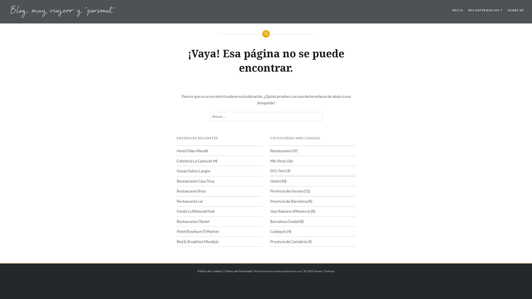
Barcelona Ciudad (284, 221)
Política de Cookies (209, 271)
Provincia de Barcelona (288, 201)
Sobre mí (516, 10)
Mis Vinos (278, 161)
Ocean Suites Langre (193, 171)
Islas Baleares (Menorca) (290, 211)
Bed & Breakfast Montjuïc (198, 241)
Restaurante (280, 150)
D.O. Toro (277, 170)
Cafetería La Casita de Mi (197, 161)
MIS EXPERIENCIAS (483, 10)
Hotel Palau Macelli (192, 150)
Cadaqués (278, 231)
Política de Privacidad (238, 271)
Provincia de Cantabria (288, 241)
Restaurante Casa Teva (195, 181)
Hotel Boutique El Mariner (198, 231)
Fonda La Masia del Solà (196, 211)
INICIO (457, 10)
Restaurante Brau (191, 191)
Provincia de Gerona (286, 191)
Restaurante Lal (190, 201)
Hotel (275, 181)
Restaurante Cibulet (193, 221)
